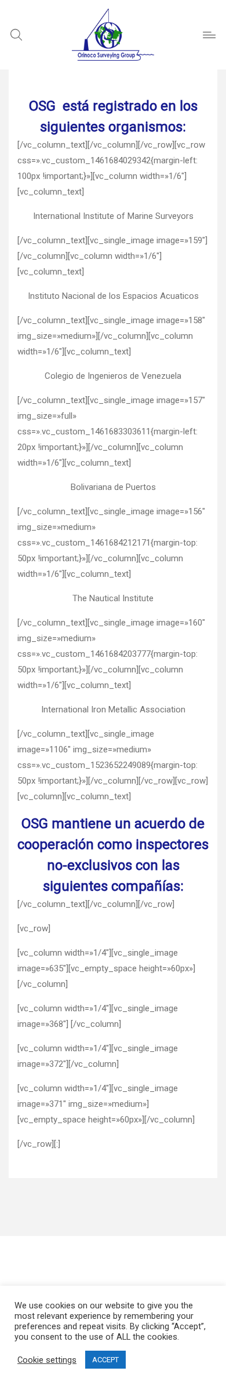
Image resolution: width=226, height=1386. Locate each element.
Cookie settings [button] (46, 1360)
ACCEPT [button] (105, 1359)
